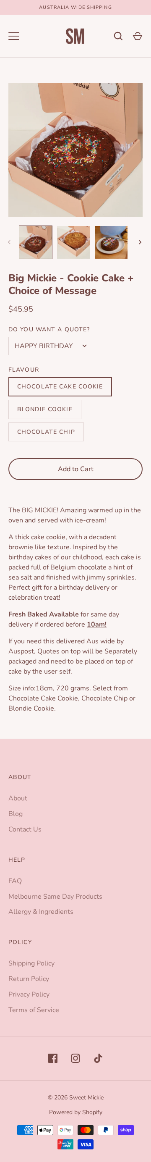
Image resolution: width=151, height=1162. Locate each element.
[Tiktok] (98, 1058)
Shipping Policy (31, 963)
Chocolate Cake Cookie (60, 387)
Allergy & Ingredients (40, 911)
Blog (15, 813)
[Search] (118, 36)
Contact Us (25, 829)
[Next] (141, 242)
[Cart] (137, 36)
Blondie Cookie (45, 409)
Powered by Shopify (75, 1112)
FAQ (15, 881)
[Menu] (14, 36)
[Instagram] (75, 1058)
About (17, 798)
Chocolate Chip (46, 432)
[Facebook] (53, 1058)
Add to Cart (76, 469)
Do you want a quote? (49, 329)
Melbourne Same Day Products (55, 896)
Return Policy (28, 979)
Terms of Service (33, 1010)
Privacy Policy (28, 994)
